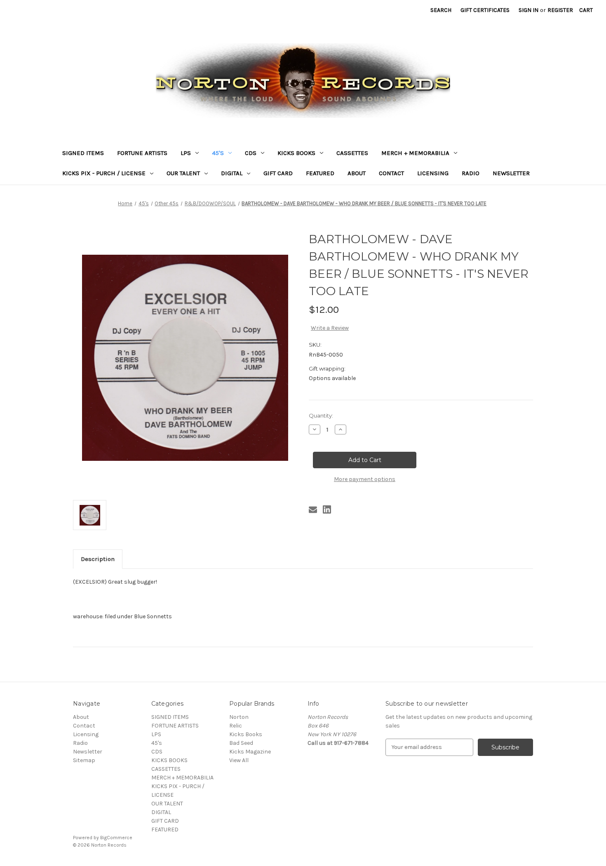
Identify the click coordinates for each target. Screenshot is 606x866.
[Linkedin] (327, 509)
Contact (391, 173)
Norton (239, 716)
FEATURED (320, 173)
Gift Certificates (485, 10)
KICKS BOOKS (296, 153)
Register (560, 10)
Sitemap (84, 760)
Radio (470, 173)
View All (239, 760)
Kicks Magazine (250, 751)
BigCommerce (116, 837)
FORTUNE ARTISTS (142, 153)
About (357, 173)
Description (98, 559)
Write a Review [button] (330, 327)
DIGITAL (231, 173)
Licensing (433, 173)
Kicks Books (245, 734)
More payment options (364, 479)
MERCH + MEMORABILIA (415, 153)
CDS (250, 153)
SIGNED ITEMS (83, 153)
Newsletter (511, 173)
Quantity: (321, 415)
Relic (235, 725)
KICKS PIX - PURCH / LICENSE (104, 173)
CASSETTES (352, 153)
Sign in (528, 10)
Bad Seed (241, 742)
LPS (186, 153)
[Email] (313, 509)
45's (218, 153)
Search (440, 10)
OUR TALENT (183, 173)
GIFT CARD (278, 173)
